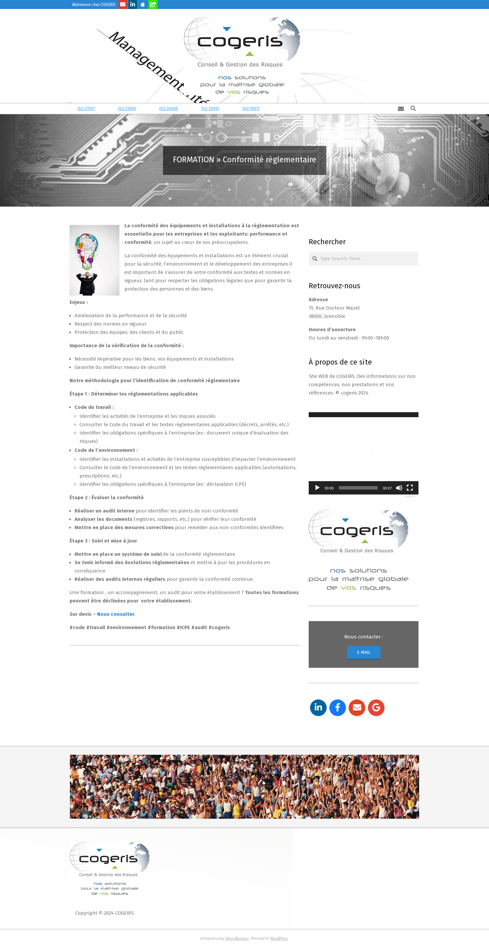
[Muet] (399, 487)
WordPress (279, 938)
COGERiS (124, 913)
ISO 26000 (152, 108)
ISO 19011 (234, 108)
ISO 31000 (110, 108)
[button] (363, 453)
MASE (271, 108)
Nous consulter (115, 614)
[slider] (358, 487)
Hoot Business (237, 938)
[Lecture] (317, 487)
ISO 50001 (194, 108)
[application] (363, 453)
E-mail (364, 652)
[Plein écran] (410, 487)
